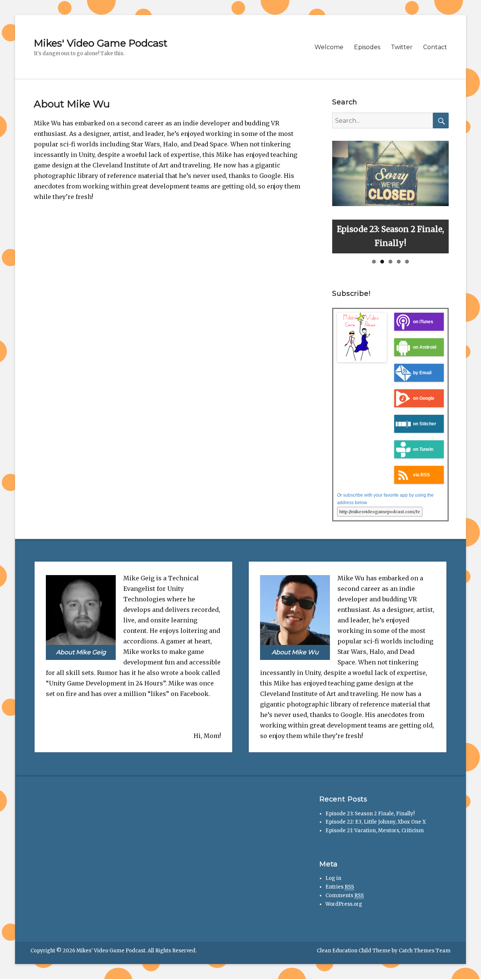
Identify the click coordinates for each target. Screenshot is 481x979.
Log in (333, 878)
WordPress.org (343, 904)
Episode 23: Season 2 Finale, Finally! (369, 813)
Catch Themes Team (425, 950)
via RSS (421, 474)
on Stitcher (424, 423)
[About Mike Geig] (81, 609)
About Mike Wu (295, 652)
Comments (344, 895)
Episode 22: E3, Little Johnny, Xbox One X (375, 822)
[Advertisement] (91, 841)
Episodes (367, 47)
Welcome (329, 47)
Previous (324, 195)
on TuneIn (423, 449)
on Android (424, 347)
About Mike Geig (81, 652)
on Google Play (414, 401)
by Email (422, 372)
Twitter (402, 47)
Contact (435, 47)
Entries (339, 887)
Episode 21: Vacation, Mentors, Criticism (374, 830)
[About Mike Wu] (295, 609)
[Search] (441, 120)
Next (456, 195)
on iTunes (423, 321)
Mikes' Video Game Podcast (101, 43)
